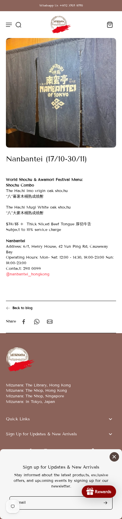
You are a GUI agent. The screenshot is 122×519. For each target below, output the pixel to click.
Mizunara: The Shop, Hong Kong (36, 390)
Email (21, 502)
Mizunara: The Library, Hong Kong (38, 385)
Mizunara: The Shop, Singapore (35, 396)
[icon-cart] (109, 24)
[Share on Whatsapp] (36, 321)
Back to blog (22, 308)
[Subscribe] (104, 503)
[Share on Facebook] (23, 321)
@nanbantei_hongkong (27, 274)
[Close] (114, 456)
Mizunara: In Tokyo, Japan (30, 401)
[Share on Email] (49, 321)
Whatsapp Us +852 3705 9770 (61, 5)
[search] (18, 24)
